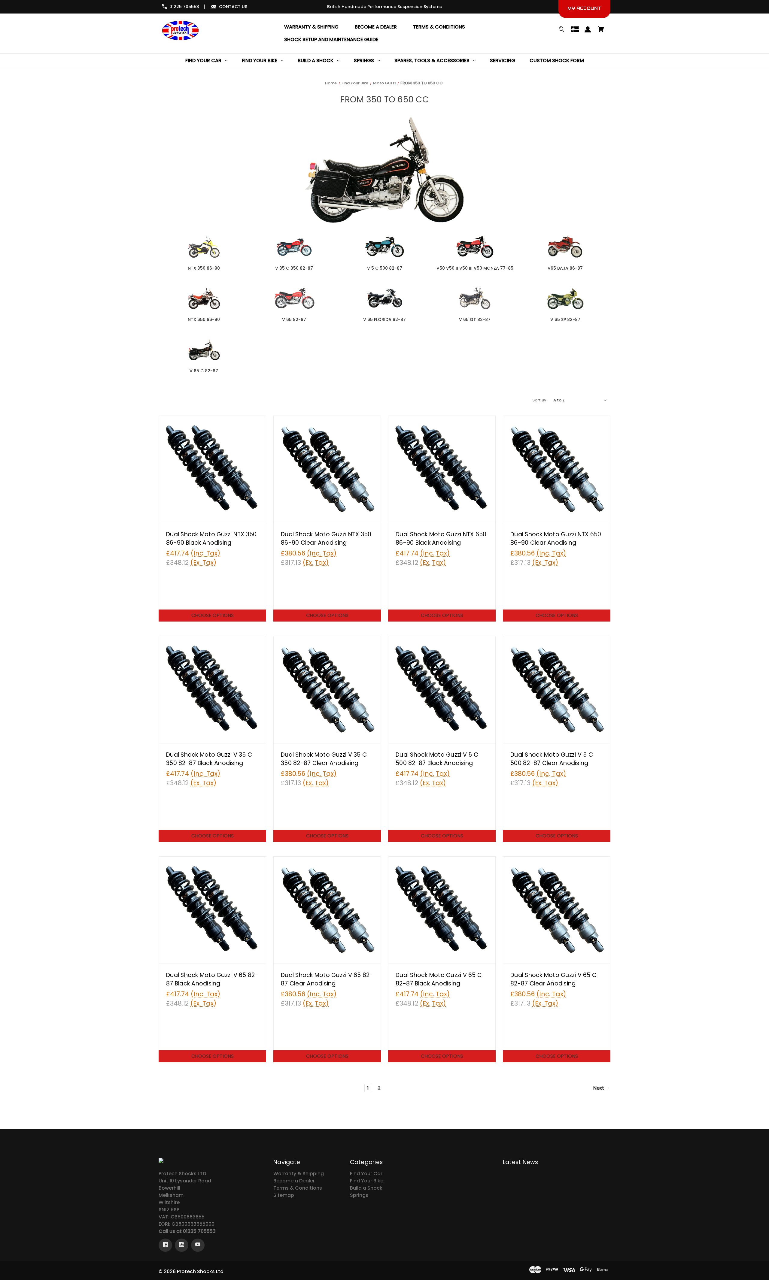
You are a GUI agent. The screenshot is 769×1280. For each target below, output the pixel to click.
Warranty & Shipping (298, 1173)
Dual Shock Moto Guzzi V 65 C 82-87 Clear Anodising (553, 979)
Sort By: (539, 400)
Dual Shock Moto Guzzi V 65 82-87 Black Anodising (212, 979)
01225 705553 (184, 7)
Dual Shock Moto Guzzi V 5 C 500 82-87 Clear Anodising (551, 759)
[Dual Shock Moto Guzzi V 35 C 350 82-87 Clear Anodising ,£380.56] (327, 689)
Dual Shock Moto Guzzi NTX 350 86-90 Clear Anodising (326, 538)
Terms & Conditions (297, 1188)
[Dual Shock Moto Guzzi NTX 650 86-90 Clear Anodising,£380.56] (556, 469)
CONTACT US (233, 7)
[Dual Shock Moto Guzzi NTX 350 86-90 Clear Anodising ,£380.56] (327, 469)
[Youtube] (198, 1245)
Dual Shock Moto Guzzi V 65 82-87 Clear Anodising (327, 979)
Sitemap (283, 1195)
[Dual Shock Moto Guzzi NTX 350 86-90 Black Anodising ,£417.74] (212, 469)
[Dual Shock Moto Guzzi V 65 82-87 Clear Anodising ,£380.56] (327, 910)
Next (599, 1088)
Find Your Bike (366, 1180)
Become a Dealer (294, 1180)
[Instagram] (181, 1245)
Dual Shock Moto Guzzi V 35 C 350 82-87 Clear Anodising (324, 759)
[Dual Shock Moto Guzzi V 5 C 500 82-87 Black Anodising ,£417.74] (441, 689)
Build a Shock (366, 1188)
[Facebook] (165, 1245)
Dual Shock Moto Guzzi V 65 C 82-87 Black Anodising (439, 979)
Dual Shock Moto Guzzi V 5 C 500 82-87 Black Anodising (437, 759)
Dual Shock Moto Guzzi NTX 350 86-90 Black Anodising (211, 538)
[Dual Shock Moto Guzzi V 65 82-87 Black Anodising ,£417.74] (212, 910)
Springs (359, 1195)
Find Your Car (366, 1173)
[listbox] (580, 400)
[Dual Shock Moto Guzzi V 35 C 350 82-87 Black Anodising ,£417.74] (212, 689)
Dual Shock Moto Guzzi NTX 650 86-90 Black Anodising (441, 538)
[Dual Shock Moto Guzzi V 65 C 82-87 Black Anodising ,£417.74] (441, 910)
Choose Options (212, 615)
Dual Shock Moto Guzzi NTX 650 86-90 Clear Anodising (555, 538)
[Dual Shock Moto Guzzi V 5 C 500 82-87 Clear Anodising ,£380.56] (556, 689)
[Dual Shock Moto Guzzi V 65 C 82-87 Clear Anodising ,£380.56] (556, 910)
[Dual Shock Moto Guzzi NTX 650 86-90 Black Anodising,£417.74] (441, 469)
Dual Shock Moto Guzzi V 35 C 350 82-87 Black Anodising (209, 759)
